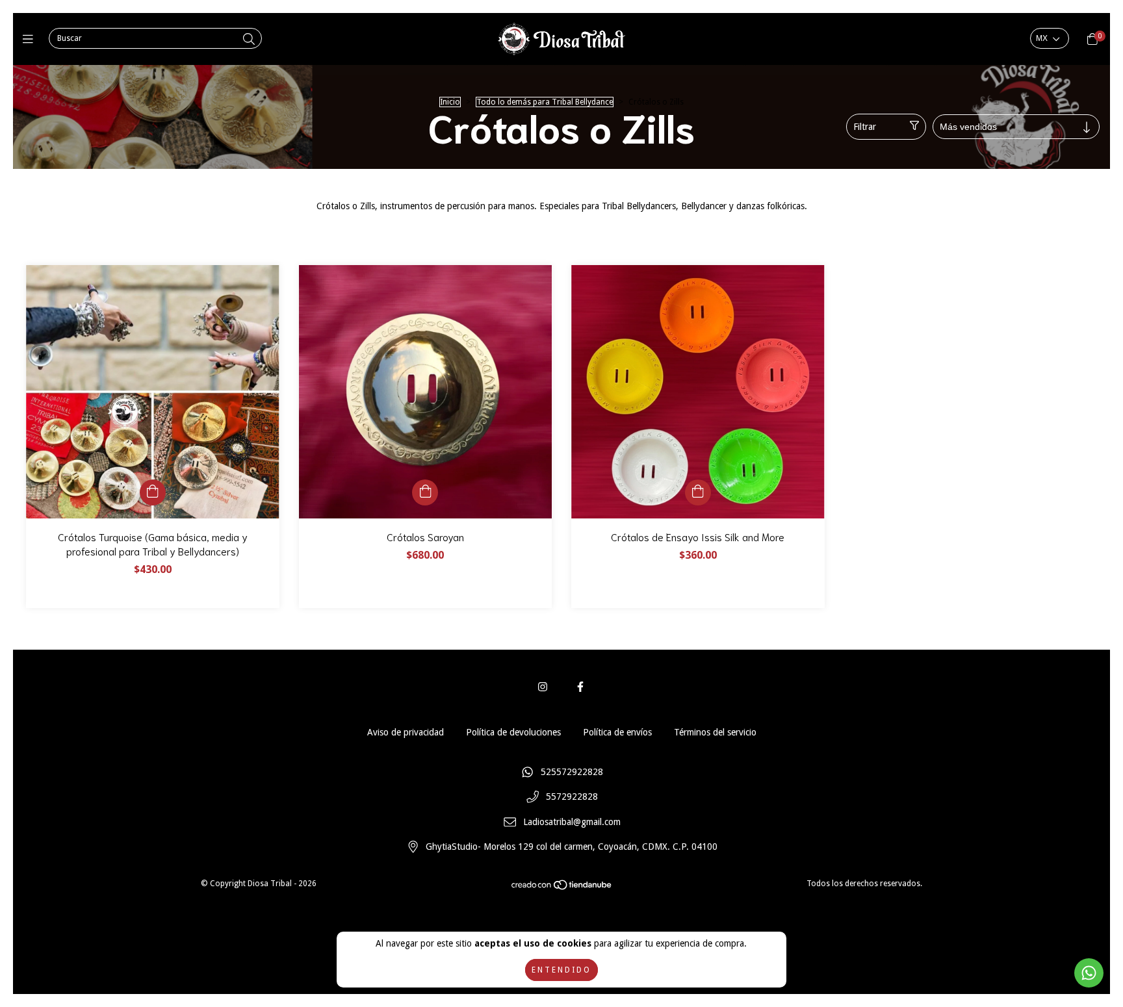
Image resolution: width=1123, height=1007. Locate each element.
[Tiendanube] (562, 888)
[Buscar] (249, 39)
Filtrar (864, 126)
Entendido (561, 970)
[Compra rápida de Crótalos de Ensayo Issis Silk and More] (698, 492)
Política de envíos (617, 732)
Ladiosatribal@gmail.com (572, 822)
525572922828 (572, 772)
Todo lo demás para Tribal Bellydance (544, 102)
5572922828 (572, 797)
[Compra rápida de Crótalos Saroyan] (425, 492)
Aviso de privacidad (405, 732)
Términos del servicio (715, 732)
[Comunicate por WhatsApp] (1089, 973)
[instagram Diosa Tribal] (542, 687)
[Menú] (31, 39)
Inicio (450, 102)
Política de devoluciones (513, 732)
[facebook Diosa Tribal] (580, 687)
